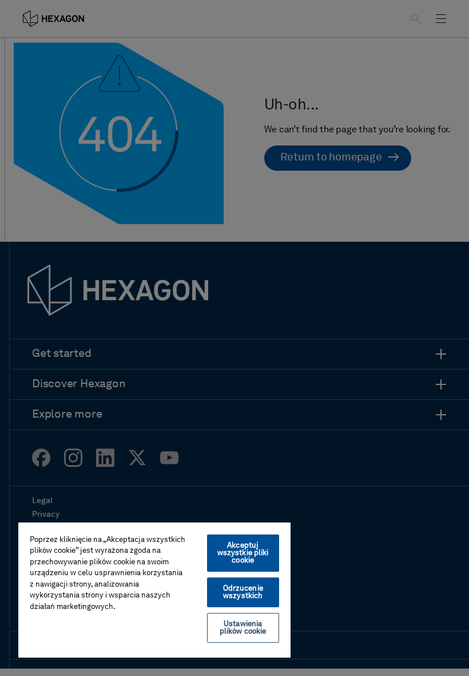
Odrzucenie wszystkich (243, 592)
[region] (154, 589)
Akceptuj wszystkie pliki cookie (243, 553)
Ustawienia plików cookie (243, 627)
